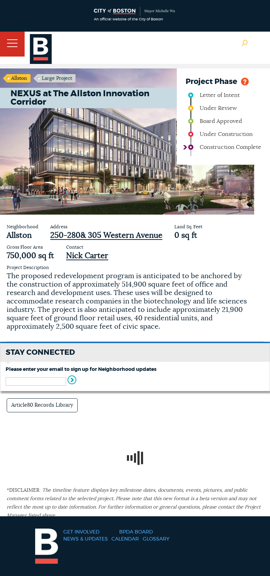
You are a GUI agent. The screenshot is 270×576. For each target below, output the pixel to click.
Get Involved (81, 532)
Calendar (125, 539)
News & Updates (85, 539)
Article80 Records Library (42, 405)
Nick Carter (87, 256)
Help (245, 81)
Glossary (156, 539)
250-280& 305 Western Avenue (106, 235)
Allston (19, 78)
